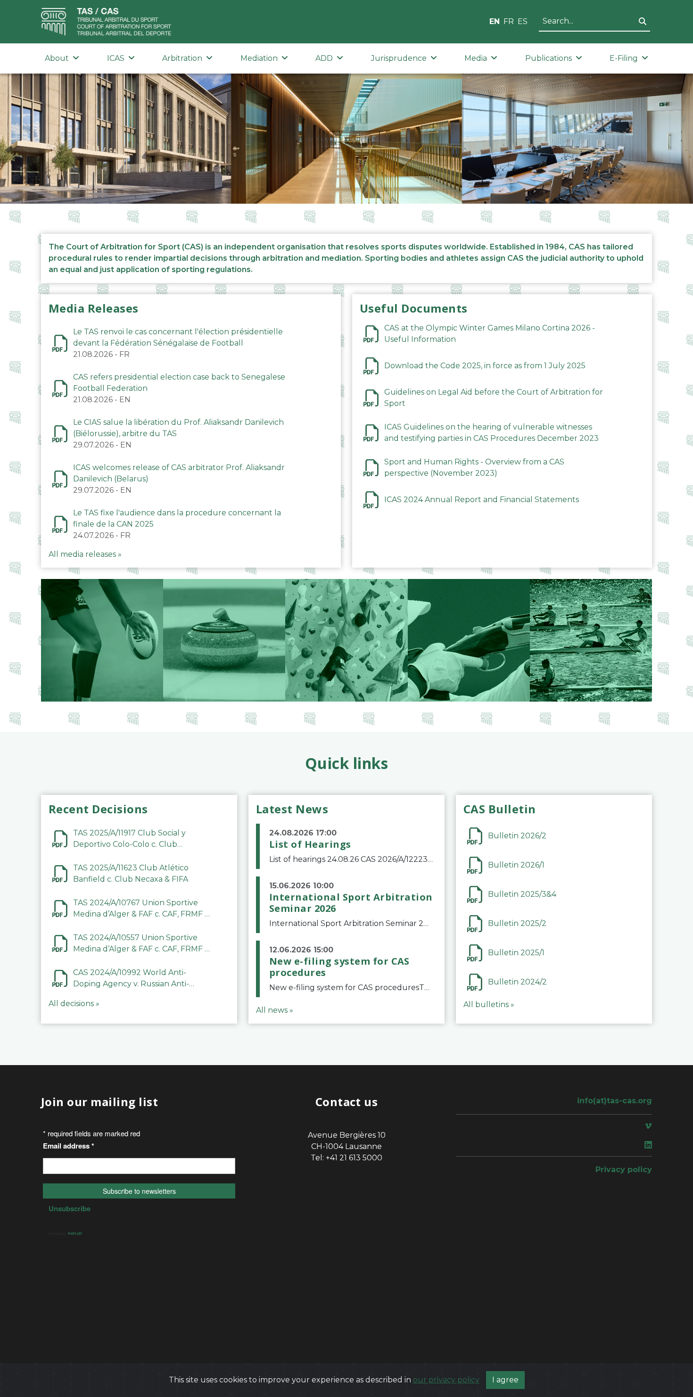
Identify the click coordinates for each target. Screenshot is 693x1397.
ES (523, 21)
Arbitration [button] (182, 58)
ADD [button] (324, 58)
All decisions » (74, 1003)
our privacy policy (446, 1379)
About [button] (57, 58)
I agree (505, 1379)
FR (508, 21)
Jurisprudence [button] (399, 58)
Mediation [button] (259, 58)
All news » (274, 1010)
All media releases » (85, 554)
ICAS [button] (115, 58)
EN (494, 21)
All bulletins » (488, 1004)
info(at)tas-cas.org (614, 1100)
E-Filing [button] (624, 58)
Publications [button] (548, 58)
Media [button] (475, 58)
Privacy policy (623, 1169)
